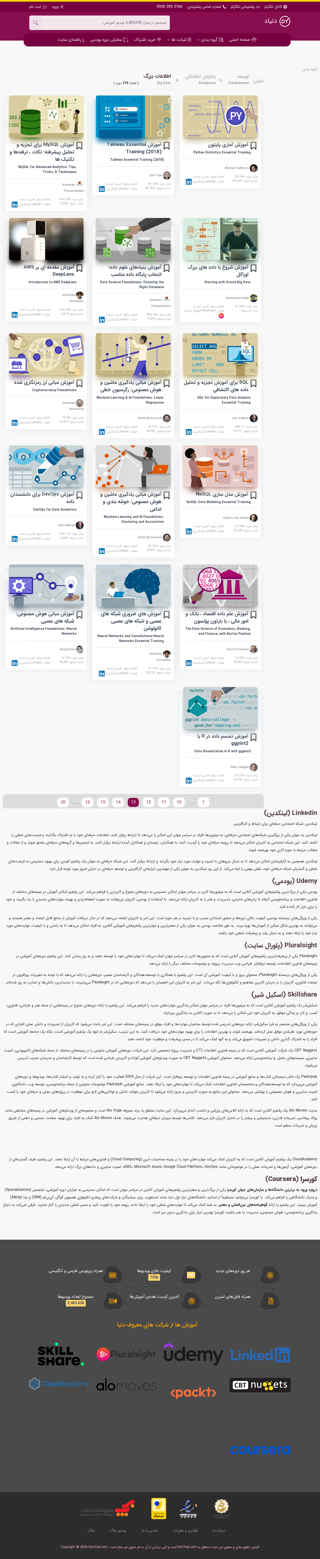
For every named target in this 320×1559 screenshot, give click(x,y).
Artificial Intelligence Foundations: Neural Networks (44, 631)
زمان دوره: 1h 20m (246, 526)
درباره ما (219, 1530)
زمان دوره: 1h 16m (72, 658)
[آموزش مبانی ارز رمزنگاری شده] (46, 354)
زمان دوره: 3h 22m (159, 546)
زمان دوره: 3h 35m (246, 306)
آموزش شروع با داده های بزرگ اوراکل (218, 270)
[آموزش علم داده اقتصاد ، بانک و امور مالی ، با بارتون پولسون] (220, 586)
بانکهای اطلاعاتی (200, 76)
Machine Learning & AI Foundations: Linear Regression (130, 400)
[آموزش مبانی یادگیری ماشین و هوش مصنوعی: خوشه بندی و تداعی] (133, 466)
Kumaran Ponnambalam (73, 188)
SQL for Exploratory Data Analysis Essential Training (224, 400)
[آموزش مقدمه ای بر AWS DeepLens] (46, 239)
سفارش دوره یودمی (106, 39)
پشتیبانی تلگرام (243, 7)
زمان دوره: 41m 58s (71, 199)
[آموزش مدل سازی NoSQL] (220, 466)
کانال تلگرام (273, 7)
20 (63, 802)
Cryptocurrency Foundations (54, 390)
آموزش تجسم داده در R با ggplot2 (222, 739)
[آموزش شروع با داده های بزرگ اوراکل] (220, 239)
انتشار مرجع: (208, 177)
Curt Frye (156, 175)
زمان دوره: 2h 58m (246, 177)
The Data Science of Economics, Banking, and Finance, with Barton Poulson (218, 631)
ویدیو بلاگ (118, 1530)
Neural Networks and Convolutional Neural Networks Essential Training (130, 639)
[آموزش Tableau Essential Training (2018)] (133, 117)
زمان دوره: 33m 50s (71, 310)
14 (118, 802)
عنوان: (258, 80)
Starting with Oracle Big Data (227, 282)
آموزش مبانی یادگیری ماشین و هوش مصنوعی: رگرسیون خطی (130, 386)
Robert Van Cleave (236, 518)
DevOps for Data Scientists (55, 509)
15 (102, 802)
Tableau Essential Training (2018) (137, 159)
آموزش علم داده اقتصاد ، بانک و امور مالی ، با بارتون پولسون (217, 617)
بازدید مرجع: (245, 181)
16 (87, 802)
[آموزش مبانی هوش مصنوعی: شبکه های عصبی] (46, 586)
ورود (55, 7)
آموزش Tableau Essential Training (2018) (134, 148)
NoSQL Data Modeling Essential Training (218, 502)
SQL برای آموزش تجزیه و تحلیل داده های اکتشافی (216, 386)
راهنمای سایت (70, 39)
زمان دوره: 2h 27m (246, 775)
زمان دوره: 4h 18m (159, 184)
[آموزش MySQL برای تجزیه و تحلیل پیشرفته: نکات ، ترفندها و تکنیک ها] (46, 117)
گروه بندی (309, 69)
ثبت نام (35, 7)
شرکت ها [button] (179, 39)
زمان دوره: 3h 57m (159, 427)
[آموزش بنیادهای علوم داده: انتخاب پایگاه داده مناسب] (133, 239)
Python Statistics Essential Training (222, 152)
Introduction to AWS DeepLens (53, 282)
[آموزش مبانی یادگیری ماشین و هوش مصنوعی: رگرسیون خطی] (133, 354)
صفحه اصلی (240, 39)
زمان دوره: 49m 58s (158, 315)
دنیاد (271, 21)
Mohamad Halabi (238, 298)
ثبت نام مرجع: (248, 311)
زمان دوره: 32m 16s (71, 534)
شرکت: (208, 181)
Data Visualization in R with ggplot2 (222, 751)
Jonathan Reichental (73, 406)
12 (148, 802)
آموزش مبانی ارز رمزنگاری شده (44, 382)
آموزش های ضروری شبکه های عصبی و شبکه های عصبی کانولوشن (131, 621)
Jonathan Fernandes (73, 298)
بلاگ (90, 1530)
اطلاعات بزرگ (157, 76)
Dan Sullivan (241, 418)
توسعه (243, 76)
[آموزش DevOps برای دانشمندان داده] (46, 466)
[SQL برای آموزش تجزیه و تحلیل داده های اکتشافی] (220, 354)
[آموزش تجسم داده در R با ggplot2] (220, 708)
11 (163, 802)
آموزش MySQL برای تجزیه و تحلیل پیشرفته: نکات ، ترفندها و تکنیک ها (42, 152)
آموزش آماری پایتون (228, 145)
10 (179, 802)
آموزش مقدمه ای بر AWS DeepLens (49, 270)
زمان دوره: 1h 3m (73, 418)
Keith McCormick (150, 418)
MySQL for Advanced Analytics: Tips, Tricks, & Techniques (47, 169)
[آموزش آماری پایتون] (220, 117)
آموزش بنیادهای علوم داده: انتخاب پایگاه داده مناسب (134, 270)
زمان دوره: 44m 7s (246, 427)
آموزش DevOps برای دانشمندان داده (42, 497)
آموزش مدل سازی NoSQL (222, 494)
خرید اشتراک (145, 39)
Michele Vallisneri (237, 168)
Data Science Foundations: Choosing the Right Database (132, 285)
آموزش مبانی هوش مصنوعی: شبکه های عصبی (45, 617)
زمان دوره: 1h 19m (159, 668)
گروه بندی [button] (209, 39)
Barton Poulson (238, 649)
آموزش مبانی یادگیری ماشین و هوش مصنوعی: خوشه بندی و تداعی (130, 501)
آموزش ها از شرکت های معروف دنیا (157, 1325)
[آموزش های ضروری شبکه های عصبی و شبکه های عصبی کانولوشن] (133, 586)
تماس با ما (149, 1530)
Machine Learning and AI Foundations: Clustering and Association (134, 519)
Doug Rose (68, 649)
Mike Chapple (240, 767)
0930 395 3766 (169, 7)
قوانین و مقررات (185, 1530)
